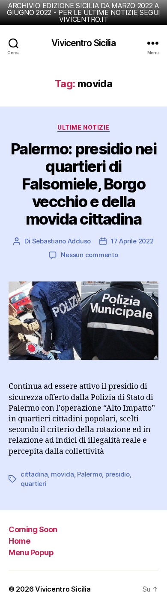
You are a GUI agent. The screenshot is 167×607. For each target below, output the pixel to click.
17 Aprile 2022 (132, 241)
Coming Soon (33, 529)
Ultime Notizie (83, 127)
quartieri (34, 484)
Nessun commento (89, 255)
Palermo (89, 474)
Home (19, 540)
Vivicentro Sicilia (83, 42)
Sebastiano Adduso (61, 241)
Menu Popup (31, 552)
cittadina (34, 474)
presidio (117, 474)
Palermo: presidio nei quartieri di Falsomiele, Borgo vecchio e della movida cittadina (84, 183)
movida (62, 474)
